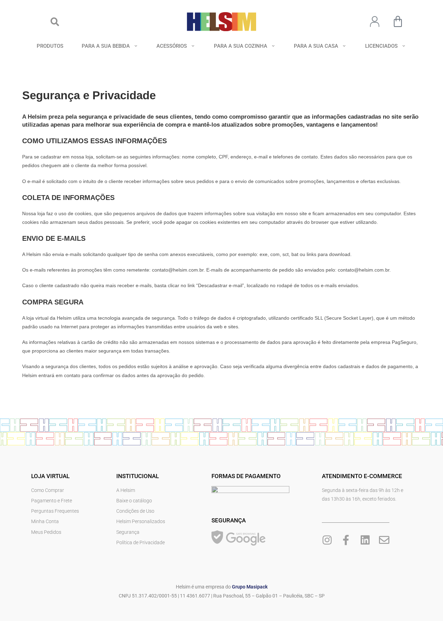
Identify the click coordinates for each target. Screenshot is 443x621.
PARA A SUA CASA (316, 46)
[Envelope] (384, 540)
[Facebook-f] (346, 540)
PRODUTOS (50, 46)
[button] (55, 21)
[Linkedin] (365, 540)
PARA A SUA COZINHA (240, 46)
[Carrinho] (398, 21)
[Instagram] (327, 540)
